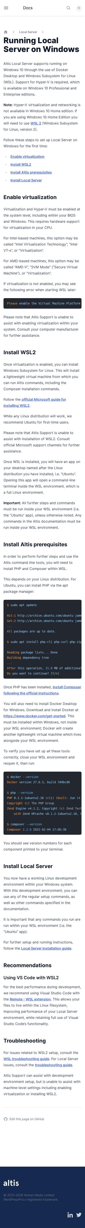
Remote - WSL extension (30, 999)
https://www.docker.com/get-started (34, 716)
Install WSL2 (20, 164)
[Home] (5, 32)
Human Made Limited (39, 1195)
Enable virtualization (27, 156)
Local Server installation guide (46, 948)
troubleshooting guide (53, 1065)
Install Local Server (26, 180)
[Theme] (79, 8)
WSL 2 (36, 123)
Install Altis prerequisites (31, 172)
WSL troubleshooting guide (26, 1059)
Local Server (28, 32)
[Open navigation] (6, 8)
